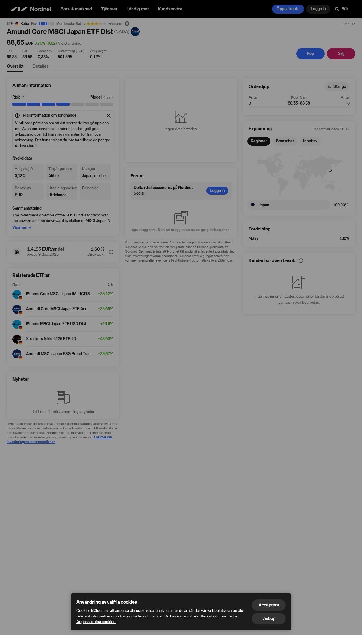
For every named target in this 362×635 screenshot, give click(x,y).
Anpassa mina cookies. (96, 621)
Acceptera (268, 605)
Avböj (268, 618)
